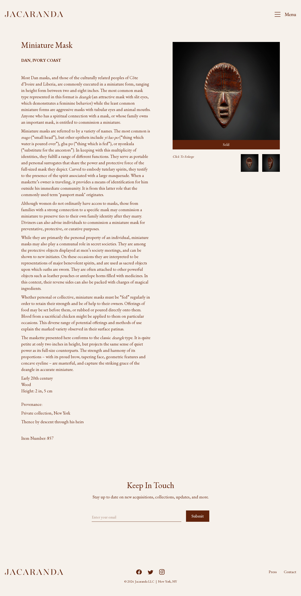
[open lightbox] (249, 163)
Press (273, 572)
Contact (290, 572)
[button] (283, 14)
